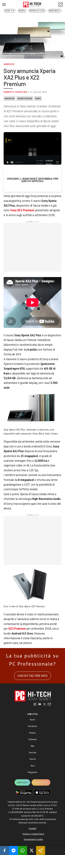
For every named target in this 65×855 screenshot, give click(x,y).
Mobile (32, 732)
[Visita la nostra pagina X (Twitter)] (44, 704)
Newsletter (37, 11)
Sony (38, 98)
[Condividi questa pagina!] (40, 850)
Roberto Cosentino (15, 92)
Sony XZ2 (16, 210)
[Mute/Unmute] (12, 162)
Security (32, 752)
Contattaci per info (32, 676)
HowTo (32, 759)
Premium (28, 210)
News (22, 11)
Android (9, 64)
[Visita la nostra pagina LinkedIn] (39, 704)
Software (32, 739)
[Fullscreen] (57, 162)
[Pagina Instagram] (60, 4)
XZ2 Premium (17, 629)
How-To (9, 11)
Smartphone (24, 98)
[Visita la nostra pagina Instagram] (35, 704)
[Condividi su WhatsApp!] (22, 850)
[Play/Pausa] (8, 162)
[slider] (19, 162)
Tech (32, 765)
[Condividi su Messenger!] (13, 850)
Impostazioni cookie (33, 839)
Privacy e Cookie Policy (33, 833)
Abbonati (54, 11)
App (32, 745)
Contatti (32, 828)
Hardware (32, 726)
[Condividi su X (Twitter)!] (31, 850)
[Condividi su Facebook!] (4, 850)
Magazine (32, 772)
